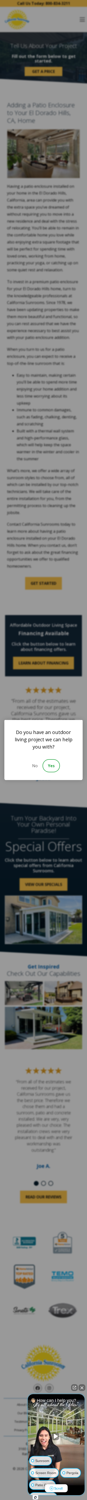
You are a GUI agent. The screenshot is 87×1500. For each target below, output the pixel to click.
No (35, 765)
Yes (51, 765)
